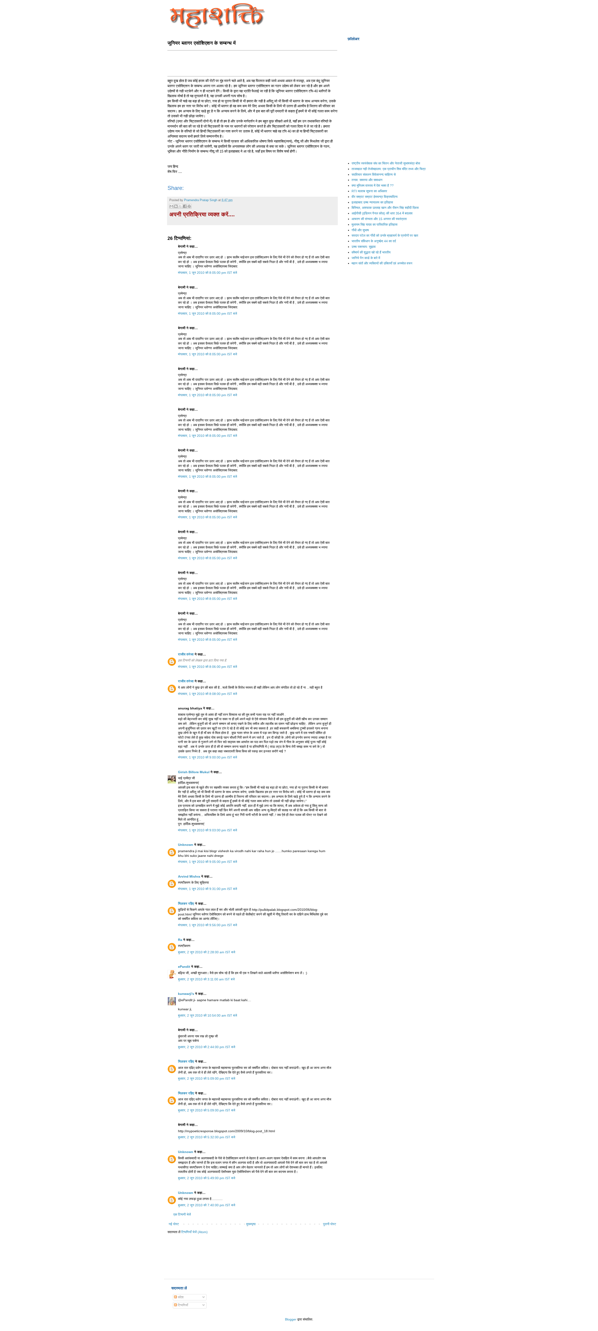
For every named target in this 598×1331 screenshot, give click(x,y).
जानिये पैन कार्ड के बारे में (366, 258)
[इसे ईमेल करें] (171, 206)
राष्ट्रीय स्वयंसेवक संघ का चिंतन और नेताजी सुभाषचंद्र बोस (386, 163)
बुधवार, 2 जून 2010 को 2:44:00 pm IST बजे (206, 1047)
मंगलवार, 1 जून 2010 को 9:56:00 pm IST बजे (207, 925)
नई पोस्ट (174, 1224)
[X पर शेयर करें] (180, 206)
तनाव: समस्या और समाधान (367, 180)
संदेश (180, 1297)
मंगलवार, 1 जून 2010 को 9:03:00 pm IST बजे (207, 830)
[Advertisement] (252, 62)
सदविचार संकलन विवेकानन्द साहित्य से (374, 174)
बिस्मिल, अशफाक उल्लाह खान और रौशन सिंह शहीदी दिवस (385, 208)
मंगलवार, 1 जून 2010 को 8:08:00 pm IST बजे (207, 694)
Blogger (290, 1319)
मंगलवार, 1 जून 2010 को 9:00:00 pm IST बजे (207, 757)
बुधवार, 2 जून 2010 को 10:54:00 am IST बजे (207, 1015)
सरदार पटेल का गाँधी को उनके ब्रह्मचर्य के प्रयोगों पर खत (385, 235)
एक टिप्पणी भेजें (182, 1214)
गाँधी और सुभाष (360, 230)
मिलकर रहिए (186, 903)
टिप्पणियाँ (182, 1305)
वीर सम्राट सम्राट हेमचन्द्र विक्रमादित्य (375, 197)
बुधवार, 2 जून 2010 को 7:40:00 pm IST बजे (206, 1205)
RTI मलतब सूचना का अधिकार (369, 191)
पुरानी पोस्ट (329, 1224)
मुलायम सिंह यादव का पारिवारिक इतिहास (374, 224)
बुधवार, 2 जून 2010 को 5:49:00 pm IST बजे (206, 1178)
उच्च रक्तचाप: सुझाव (364, 247)
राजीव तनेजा (186, 654)
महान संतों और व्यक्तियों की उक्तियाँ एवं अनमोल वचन (382, 263)
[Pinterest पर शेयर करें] (189, 206)
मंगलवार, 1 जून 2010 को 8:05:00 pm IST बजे (207, 272)
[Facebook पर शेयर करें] (184, 206)
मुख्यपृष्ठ (251, 1224)
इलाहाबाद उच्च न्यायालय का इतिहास (372, 202)
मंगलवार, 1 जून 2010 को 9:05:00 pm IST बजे (207, 862)
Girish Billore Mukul (194, 772)
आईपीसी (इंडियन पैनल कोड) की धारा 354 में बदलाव (382, 213)
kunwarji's (186, 994)
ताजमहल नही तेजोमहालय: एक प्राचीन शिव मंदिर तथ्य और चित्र (389, 169)
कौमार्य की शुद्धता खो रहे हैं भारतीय (371, 252)
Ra (180, 940)
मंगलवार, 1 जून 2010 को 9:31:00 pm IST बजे (207, 889)
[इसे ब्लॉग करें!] (176, 206)
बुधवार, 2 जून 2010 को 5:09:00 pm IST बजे (206, 1078)
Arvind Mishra (189, 876)
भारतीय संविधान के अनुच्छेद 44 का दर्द (374, 241)
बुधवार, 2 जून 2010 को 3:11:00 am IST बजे (206, 979)
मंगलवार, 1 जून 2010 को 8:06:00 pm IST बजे (207, 667)
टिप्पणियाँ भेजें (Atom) (194, 1232)
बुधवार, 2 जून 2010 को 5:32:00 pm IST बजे (206, 1137)
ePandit (184, 966)
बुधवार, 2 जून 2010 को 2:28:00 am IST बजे (206, 952)
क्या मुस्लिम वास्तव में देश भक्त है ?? (373, 185)
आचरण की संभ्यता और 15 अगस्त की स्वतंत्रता (379, 219)
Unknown (185, 845)
